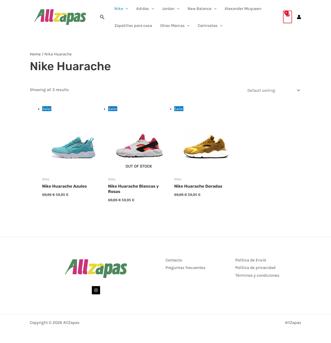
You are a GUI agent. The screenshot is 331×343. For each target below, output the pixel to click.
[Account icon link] (299, 17)
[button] (102, 17)
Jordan (168, 8)
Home (35, 54)
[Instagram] (96, 290)
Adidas (142, 8)
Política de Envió (250, 260)
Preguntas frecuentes (185, 267)
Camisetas (208, 25)
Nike (118, 8)
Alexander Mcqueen (243, 8)
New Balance (200, 8)
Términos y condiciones (257, 275)
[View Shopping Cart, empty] (287, 17)
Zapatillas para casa (133, 25)
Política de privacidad (255, 267)
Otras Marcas (172, 25)
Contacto (174, 260)
